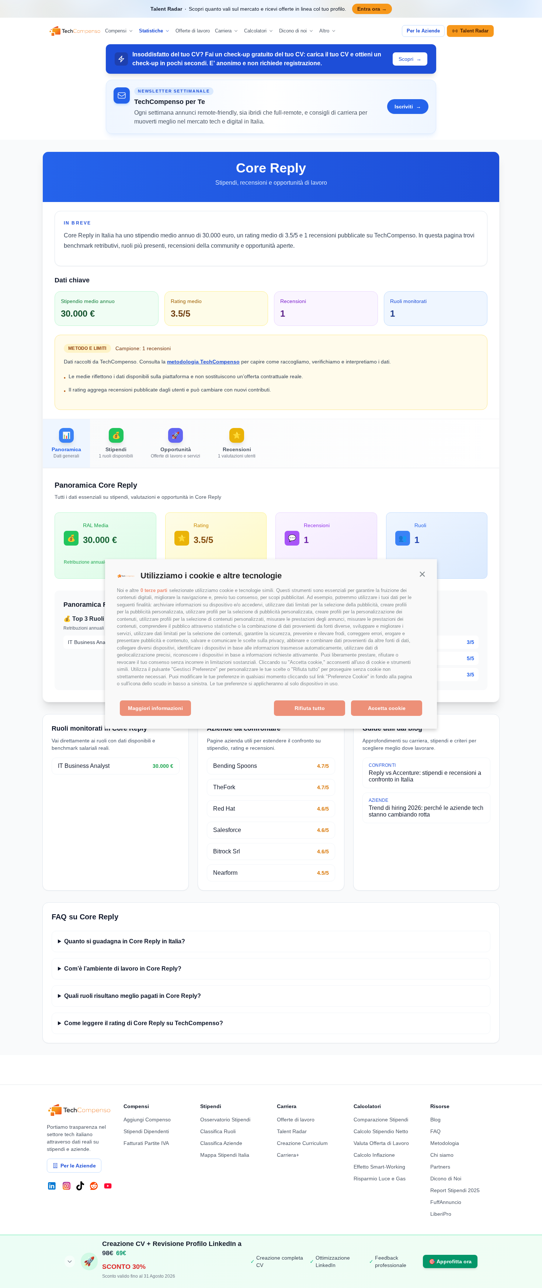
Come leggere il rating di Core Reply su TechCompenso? (143, 1023)
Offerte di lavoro (193, 31)
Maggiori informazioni (155, 708)
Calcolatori (255, 31)
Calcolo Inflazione (374, 1155)
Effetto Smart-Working (379, 1167)
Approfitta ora (450, 1261)
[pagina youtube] (108, 1186)
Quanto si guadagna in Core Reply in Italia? (124, 941)
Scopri (410, 59)
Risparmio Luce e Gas (380, 1178)
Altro (324, 31)
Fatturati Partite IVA (146, 1143)
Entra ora (372, 9)
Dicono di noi (293, 31)
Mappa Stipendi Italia (224, 1155)
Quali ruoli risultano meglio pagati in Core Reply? (132, 996)
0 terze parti (153, 590)
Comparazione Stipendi (381, 1119)
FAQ (435, 1131)
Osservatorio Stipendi (225, 1119)
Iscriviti (408, 106)
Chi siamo (442, 1155)
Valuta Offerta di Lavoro (381, 1143)
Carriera (223, 31)
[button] (422, 574)
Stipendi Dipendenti (146, 1131)
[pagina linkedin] (52, 1186)
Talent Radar (474, 31)
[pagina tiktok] (80, 1186)
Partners (440, 1167)
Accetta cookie (387, 708)
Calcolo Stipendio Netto (381, 1131)
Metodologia (444, 1143)
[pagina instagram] (66, 1186)
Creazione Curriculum (302, 1143)
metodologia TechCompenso (203, 362)
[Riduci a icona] (70, 1261)
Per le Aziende (423, 31)
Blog (435, 1119)
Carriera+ (288, 1155)
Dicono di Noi (445, 1178)
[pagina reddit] (94, 1186)
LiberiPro (440, 1214)
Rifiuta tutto (310, 708)
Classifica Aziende (221, 1143)
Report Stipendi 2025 (455, 1190)
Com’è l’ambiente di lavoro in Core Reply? (122, 968)
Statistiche (151, 31)
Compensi (115, 31)
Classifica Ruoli (218, 1131)
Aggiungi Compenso (147, 1119)
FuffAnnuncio (445, 1202)
